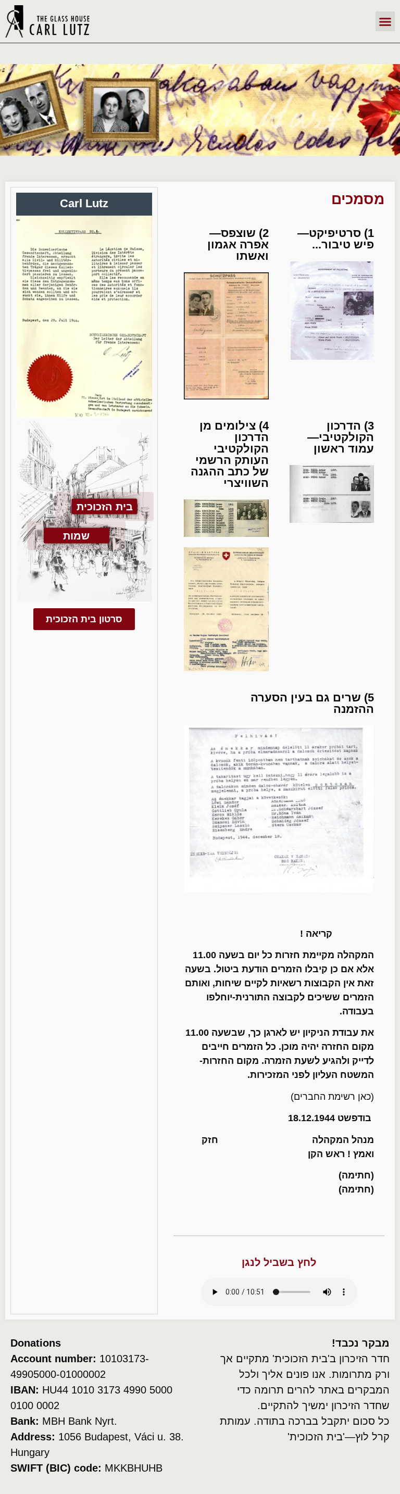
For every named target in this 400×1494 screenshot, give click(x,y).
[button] (385, 21)
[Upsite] (84, 1488)
